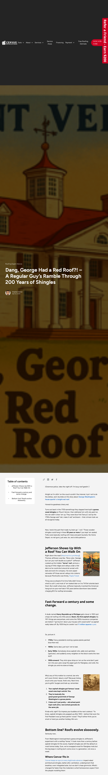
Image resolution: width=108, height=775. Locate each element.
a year (87, 624)
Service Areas (50, 42)
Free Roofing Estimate (83, 42)
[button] (21, 42)
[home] (9, 43)
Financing (59, 43)
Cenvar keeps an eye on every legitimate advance (63, 760)
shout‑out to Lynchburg (70, 556)
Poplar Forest (74, 576)
